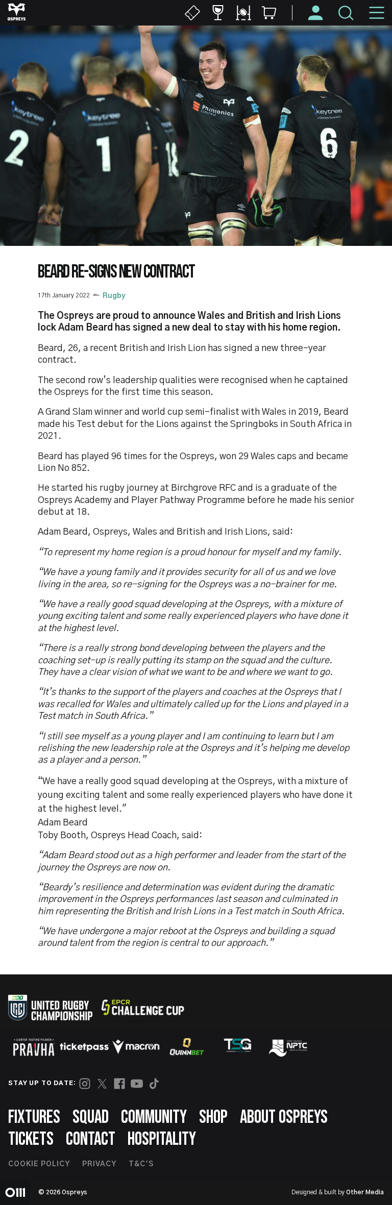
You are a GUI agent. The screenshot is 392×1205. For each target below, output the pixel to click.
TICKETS (31, 1139)
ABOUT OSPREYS (284, 1117)
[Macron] (135, 1047)
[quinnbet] (186, 1047)
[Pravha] (33, 1047)
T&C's (141, 1164)
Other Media (365, 1192)
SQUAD (90, 1117)
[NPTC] (288, 1047)
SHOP (213, 1117)
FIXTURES (34, 1117)
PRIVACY (99, 1164)
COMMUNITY (154, 1117)
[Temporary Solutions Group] (237, 1047)
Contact (90, 1139)
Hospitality (162, 1139)
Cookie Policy (39, 1164)
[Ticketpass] (84, 1047)
